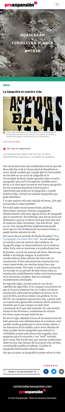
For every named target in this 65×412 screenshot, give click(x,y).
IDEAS (6, 85)
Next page (32, 309)
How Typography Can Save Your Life (31, 237)
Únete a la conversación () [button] (22, 372)
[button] (61, 371)
